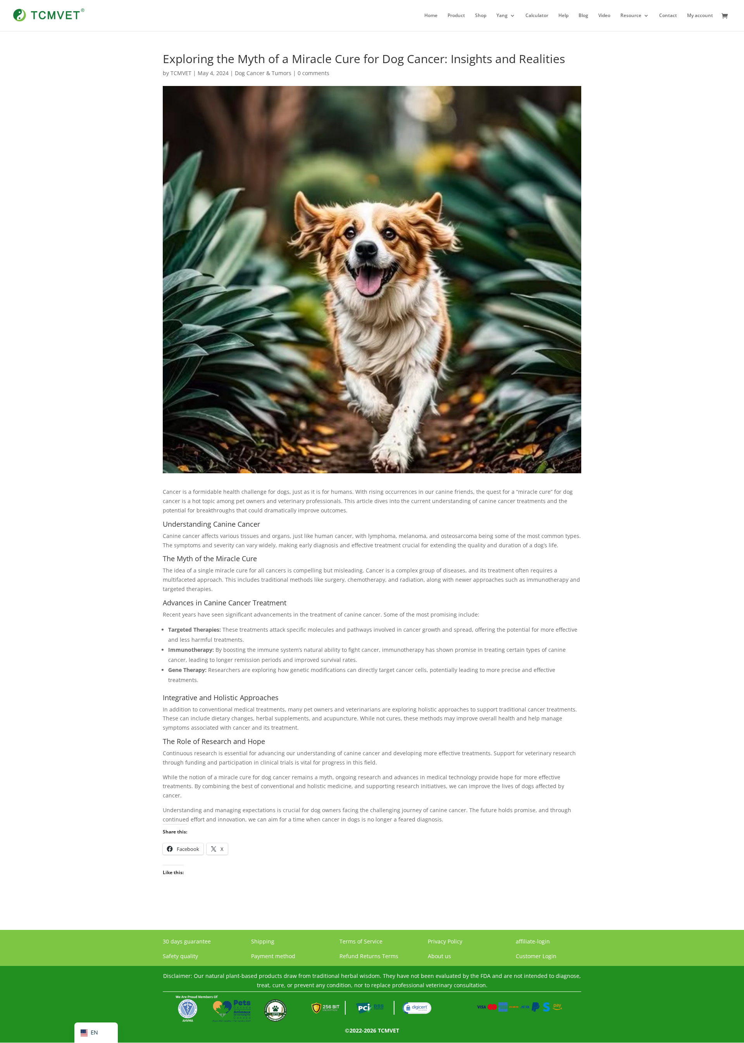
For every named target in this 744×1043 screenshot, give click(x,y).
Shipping (262, 941)
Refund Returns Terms (368, 956)
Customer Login (536, 956)
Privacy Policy (445, 941)
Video (604, 16)
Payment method (273, 956)
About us (439, 956)
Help (563, 16)
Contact (668, 16)
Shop (480, 16)
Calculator (536, 16)
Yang (502, 16)
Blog (583, 16)
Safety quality (180, 956)
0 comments (313, 73)
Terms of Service (360, 941)
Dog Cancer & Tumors (263, 73)
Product (456, 16)
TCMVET (180, 73)
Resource (630, 16)
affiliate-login (533, 941)
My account (700, 16)
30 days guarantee (187, 941)
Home (430, 16)
